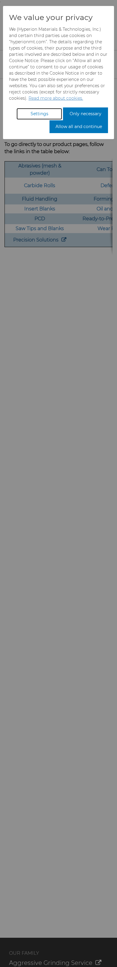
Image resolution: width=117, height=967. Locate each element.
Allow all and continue (79, 126)
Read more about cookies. (55, 98)
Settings (39, 113)
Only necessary (85, 113)
